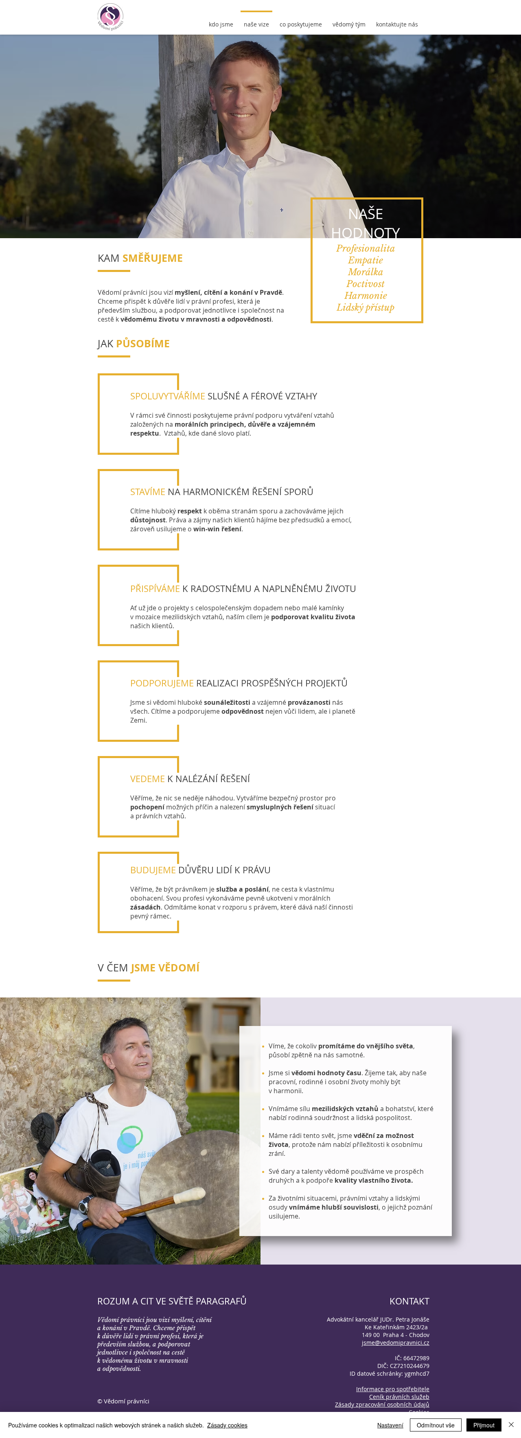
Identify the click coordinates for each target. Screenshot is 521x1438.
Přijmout (484, 1425)
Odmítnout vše (436, 1425)
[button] (392, 1389)
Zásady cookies (227, 1425)
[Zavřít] (511, 1424)
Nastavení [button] (390, 1425)
